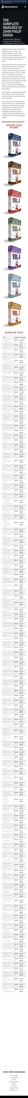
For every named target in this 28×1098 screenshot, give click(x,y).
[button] (6, 2)
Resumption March (8, 831)
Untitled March (7, 940)
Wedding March (7, 959)
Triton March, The (7, 916)
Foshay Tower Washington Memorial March (7, 501)
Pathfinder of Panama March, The (7, 778)
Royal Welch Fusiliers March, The (7, 865)
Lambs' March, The (8, 639)
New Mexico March (8, 725)
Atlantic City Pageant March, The (7, 368)
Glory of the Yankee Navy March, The (6, 541)
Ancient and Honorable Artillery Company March (8, 361)
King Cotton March (8, 629)
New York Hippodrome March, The (6, 731)
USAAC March (7, 945)
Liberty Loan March (8, 653)
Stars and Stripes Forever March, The (7, 901)
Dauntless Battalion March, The (7, 461)
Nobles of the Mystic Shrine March (6, 737)
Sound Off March (7, 895)
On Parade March (8, 758)
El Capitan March (7, 476)
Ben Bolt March (7, 388)
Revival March (7, 840)
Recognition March (8, 826)
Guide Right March (8, 561)
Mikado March (7, 691)
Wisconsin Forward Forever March (7, 979)
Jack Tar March (7, 615)
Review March (7, 836)
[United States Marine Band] (9, 6)
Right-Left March (7, 859)
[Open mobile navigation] (25, 7)
